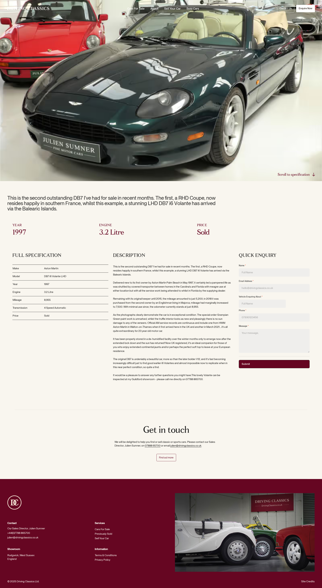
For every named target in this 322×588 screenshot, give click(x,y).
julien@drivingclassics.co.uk (185, 445)
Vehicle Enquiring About (251, 297)
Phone (242, 311)
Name (242, 266)
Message (244, 326)
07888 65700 (152, 445)
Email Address (246, 281)
